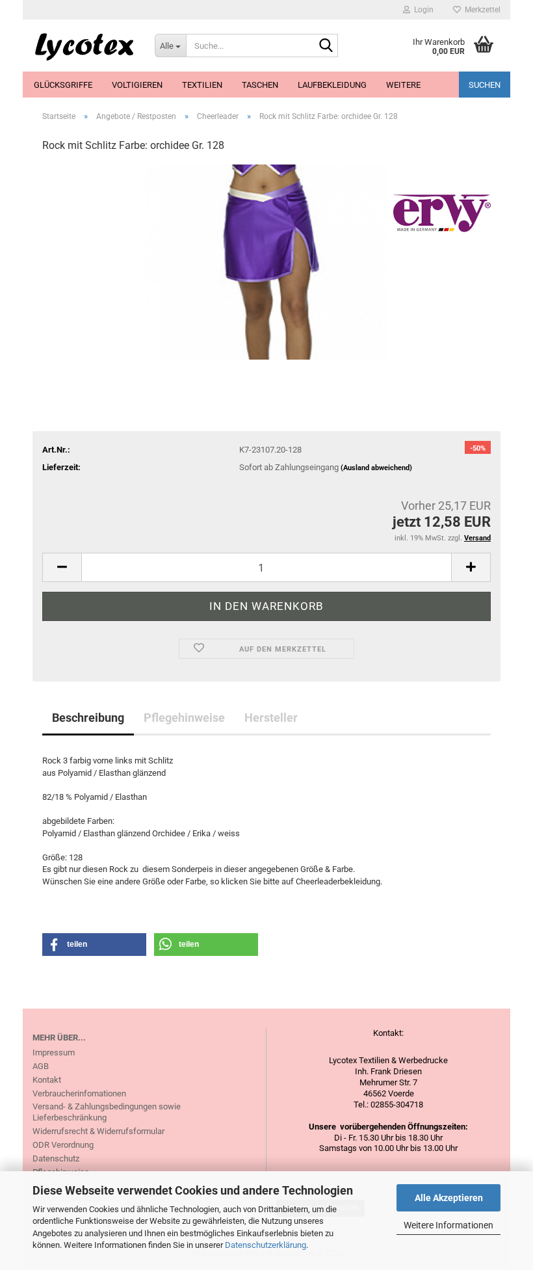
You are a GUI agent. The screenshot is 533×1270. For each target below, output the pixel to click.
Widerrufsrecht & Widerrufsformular (98, 1131)
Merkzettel (480, 9)
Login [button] (422, 9)
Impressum (53, 1052)
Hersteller (271, 717)
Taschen (260, 85)
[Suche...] (325, 46)
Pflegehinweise (184, 717)
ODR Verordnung (63, 1145)
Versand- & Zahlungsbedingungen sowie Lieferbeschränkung (106, 1112)
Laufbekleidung (332, 85)
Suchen (484, 85)
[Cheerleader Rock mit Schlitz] (266, 262)
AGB (40, 1066)
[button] (61, 567)
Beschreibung (88, 717)
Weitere (403, 85)
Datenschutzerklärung (265, 1245)
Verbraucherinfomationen (79, 1093)
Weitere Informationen (448, 1225)
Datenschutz (55, 1158)
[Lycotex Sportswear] (83, 46)
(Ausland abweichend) (376, 468)
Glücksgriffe (63, 85)
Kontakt (46, 1080)
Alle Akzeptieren (449, 1198)
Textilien (202, 85)
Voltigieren (137, 85)
